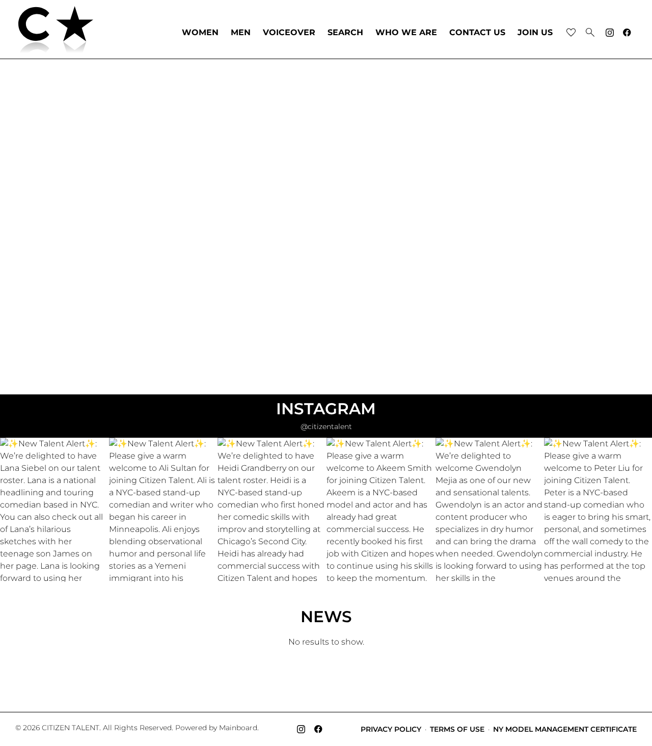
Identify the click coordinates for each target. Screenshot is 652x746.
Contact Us (477, 33)
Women (200, 33)
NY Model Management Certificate (565, 729)
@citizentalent (326, 426)
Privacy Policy (391, 729)
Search (345, 33)
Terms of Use (457, 729)
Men (241, 33)
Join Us (535, 33)
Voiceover (289, 33)
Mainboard (238, 727)
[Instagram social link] (609, 32)
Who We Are (406, 33)
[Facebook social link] (627, 32)
